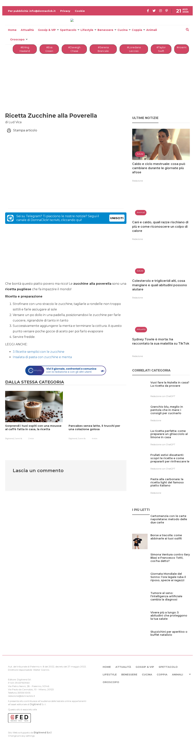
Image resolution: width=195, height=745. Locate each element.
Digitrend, (9, 438)
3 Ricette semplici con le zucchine (38, 352)
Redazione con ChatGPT (162, 396)
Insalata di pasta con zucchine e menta (42, 357)
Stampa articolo (25, 130)
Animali (151, 30)
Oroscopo (17, 39)
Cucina (122, 30)
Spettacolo (68, 30)
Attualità (27, 30)
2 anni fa (18, 438)
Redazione (137, 180)
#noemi (181, 47)
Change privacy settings (21, 735)
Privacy (65, 10)
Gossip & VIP (47, 30)
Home (12, 30)
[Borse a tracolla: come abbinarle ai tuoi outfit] (170, 543)
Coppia (137, 30)
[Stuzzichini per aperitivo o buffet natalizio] (170, 639)
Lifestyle (87, 30)
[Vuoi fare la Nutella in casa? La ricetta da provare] (170, 390)
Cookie (80, 10)
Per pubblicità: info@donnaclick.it (32, 10)
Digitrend (35, 704)
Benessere (105, 30)
